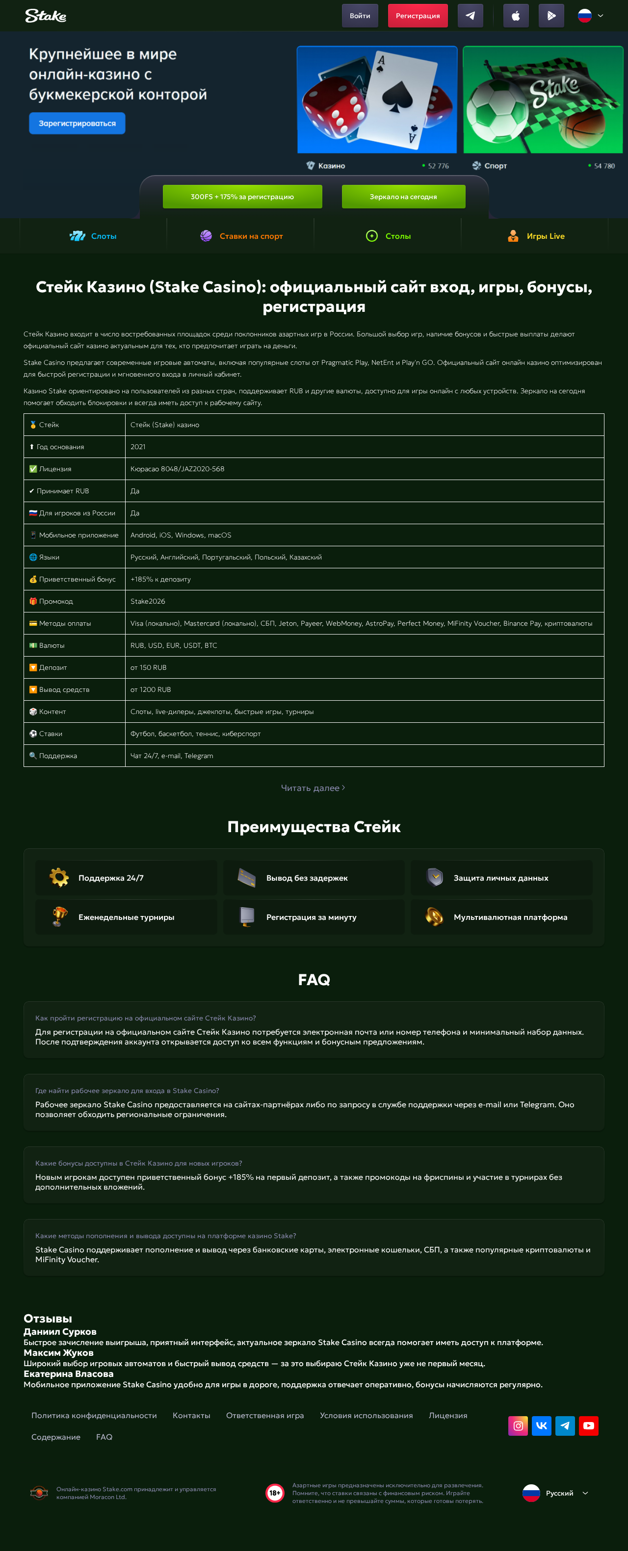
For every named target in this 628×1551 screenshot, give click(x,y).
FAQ (104, 1437)
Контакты (191, 1415)
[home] (44, 16)
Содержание (55, 1437)
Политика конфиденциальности (94, 1415)
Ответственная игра (265, 1415)
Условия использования (366, 1415)
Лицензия (448, 1415)
